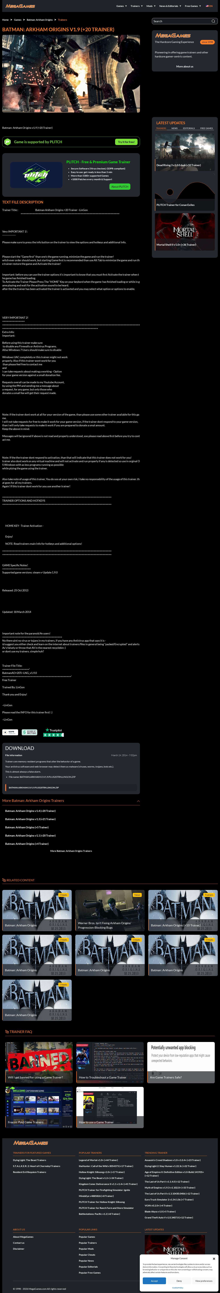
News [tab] (174, 128)
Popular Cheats (87, 1254)
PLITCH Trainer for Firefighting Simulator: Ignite (104, 1189)
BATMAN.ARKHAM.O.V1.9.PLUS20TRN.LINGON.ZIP (34, 788)
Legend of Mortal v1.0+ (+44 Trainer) (98, 1160)
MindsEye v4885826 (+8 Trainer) (96, 1195)
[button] (214, 1258)
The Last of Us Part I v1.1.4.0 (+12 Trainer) (167, 1181)
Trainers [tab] (161, 128)
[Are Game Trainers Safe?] (181, 1062)
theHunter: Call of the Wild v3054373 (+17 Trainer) (106, 1166)
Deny (179, 1281)
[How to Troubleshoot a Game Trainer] (110, 1062)
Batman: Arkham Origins (40, 19)
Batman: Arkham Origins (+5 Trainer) (26, 827)
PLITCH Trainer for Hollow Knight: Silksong (102, 1201)
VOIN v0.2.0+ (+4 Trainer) (158, 1205)
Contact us (18, 1242)
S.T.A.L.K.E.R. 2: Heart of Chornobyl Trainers (36, 1166)
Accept (154, 1281)
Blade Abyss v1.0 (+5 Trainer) (160, 1211)
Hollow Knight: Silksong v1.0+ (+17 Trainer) (102, 1172)
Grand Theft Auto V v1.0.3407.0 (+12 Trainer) (169, 1217)
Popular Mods (86, 1248)
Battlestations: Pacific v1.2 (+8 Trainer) (99, 1213)
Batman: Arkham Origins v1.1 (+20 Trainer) (30, 835)
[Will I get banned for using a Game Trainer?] (39, 1062)
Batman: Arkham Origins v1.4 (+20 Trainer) (30, 810)
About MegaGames (23, 1236)
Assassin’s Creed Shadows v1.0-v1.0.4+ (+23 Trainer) (173, 1160)
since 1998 (207, 42)
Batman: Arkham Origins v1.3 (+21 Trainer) (30, 819)
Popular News (86, 1260)
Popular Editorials (88, 1266)
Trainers (62, 19)
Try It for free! (126, 142)
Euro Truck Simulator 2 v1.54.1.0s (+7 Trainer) (169, 1199)
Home (5, 19)
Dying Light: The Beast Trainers (29, 1160)
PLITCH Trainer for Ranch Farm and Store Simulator (106, 1207)
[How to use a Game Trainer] (110, 1107)
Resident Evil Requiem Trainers (29, 1172)
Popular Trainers (88, 1242)
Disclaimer (18, 1248)
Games (17, 19)
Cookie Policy (177, 1288)
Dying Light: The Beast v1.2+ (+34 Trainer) (101, 1178)
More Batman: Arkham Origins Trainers (71, 850)
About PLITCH (119, 186)
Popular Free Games (90, 1272)
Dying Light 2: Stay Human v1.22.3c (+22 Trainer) (170, 1166)
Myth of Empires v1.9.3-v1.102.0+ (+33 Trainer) (170, 1187)
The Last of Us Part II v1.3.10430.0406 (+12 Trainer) (172, 1193)
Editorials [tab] (189, 128)
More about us (184, 66)
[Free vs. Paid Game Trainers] (39, 1107)
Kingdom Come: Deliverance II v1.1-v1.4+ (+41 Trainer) (108, 1184)
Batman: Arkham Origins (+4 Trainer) (26, 843)
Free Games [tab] (206, 128)
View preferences (204, 1281)
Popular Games (87, 1236)
